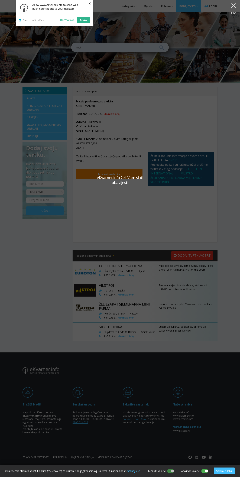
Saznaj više (133, 471)
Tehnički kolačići (157, 471)
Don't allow (67, 20)
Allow (83, 20)
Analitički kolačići (190, 471)
